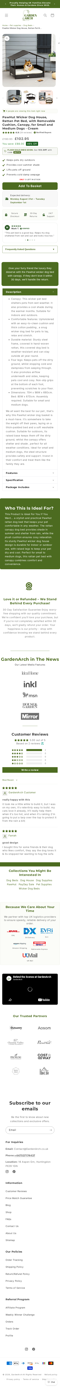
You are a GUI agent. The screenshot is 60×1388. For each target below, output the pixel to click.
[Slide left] (3, 98)
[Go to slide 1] (25, 240)
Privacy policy (13, 1379)
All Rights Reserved (32, 1375)
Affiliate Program (15, 1307)
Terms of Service (15, 1287)
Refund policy (51, 1375)
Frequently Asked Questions (20, 249)
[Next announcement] (54, 4)
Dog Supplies (44, 880)
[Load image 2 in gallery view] (30, 97)
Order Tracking (14, 1260)
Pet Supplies (44, 884)
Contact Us (12, 1226)
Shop (9, 1212)
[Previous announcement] (5, 4)
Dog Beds (28, 25)
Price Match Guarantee (19, 1198)
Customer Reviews (16, 1191)
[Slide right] (57, 98)
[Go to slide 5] (34, 240)
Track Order (12, 1328)
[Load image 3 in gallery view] (46, 97)
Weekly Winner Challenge (20, 1314)
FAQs (8, 1219)
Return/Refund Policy (18, 1274)
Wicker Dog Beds (29, 888)
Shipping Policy (14, 1266)
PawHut (11, 884)
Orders (9, 1321)
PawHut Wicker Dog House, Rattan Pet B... (22, 28)
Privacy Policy (14, 1281)
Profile (9, 1335)
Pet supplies (15, 25)
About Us (11, 1233)
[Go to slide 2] (27, 240)
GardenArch (16, 1375)
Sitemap (10, 1240)
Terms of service (31, 1379)
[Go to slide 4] (32, 240)
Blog (8, 1205)
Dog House (27, 880)
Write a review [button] (30, 770)
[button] (6, 15)
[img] (9, 787)
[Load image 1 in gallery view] (14, 97)
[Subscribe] (50, 1130)
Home (5, 25)
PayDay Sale (26, 884)
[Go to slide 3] (30, 240)
